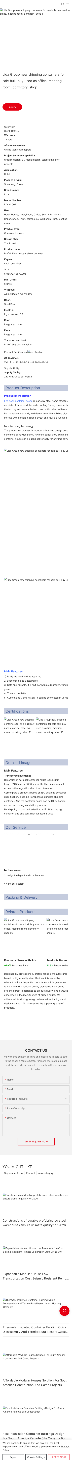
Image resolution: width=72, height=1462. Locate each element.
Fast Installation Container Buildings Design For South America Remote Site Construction (34, 1436)
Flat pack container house (18, 400)
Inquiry (12, 107)
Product (30, 1173)
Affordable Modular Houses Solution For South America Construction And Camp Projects (35, 1383)
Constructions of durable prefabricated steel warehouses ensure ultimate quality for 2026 (34, 1223)
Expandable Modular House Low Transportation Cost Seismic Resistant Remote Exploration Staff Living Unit (36, 1276)
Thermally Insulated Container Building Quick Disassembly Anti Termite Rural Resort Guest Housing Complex (34, 1329)
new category (45, 1173)
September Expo (13, 1173)
